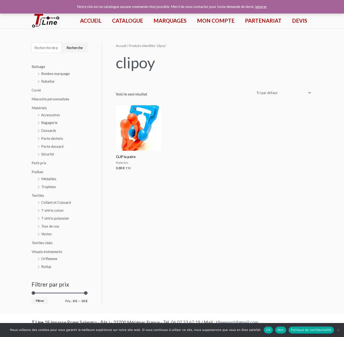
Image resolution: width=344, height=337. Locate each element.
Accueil (91, 21)
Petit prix (39, 163)
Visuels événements (47, 251)
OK (268, 330)
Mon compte (215, 21)
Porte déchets (52, 138)
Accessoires (50, 115)
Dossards (48, 130)
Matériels (39, 108)
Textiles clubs (42, 243)
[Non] (338, 330)
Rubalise (48, 81)
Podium (37, 172)
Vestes (46, 234)
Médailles (48, 179)
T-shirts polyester (55, 218)
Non (281, 330)
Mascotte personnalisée (50, 99)
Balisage (38, 66)
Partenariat (263, 21)
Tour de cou (50, 226)
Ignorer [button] (261, 6)
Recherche (74, 48)
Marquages (170, 21)
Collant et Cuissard (56, 202)
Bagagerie (49, 122)
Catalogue (127, 21)
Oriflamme (49, 258)
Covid (36, 90)
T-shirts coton (52, 210)
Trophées (48, 187)
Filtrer (40, 300)
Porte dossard (52, 146)
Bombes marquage (55, 73)
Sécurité (47, 154)
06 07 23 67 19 (185, 322)
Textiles (38, 195)
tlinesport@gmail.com (237, 322)
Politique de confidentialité (311, 330)
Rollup (46, 266)
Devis (299, 21)
